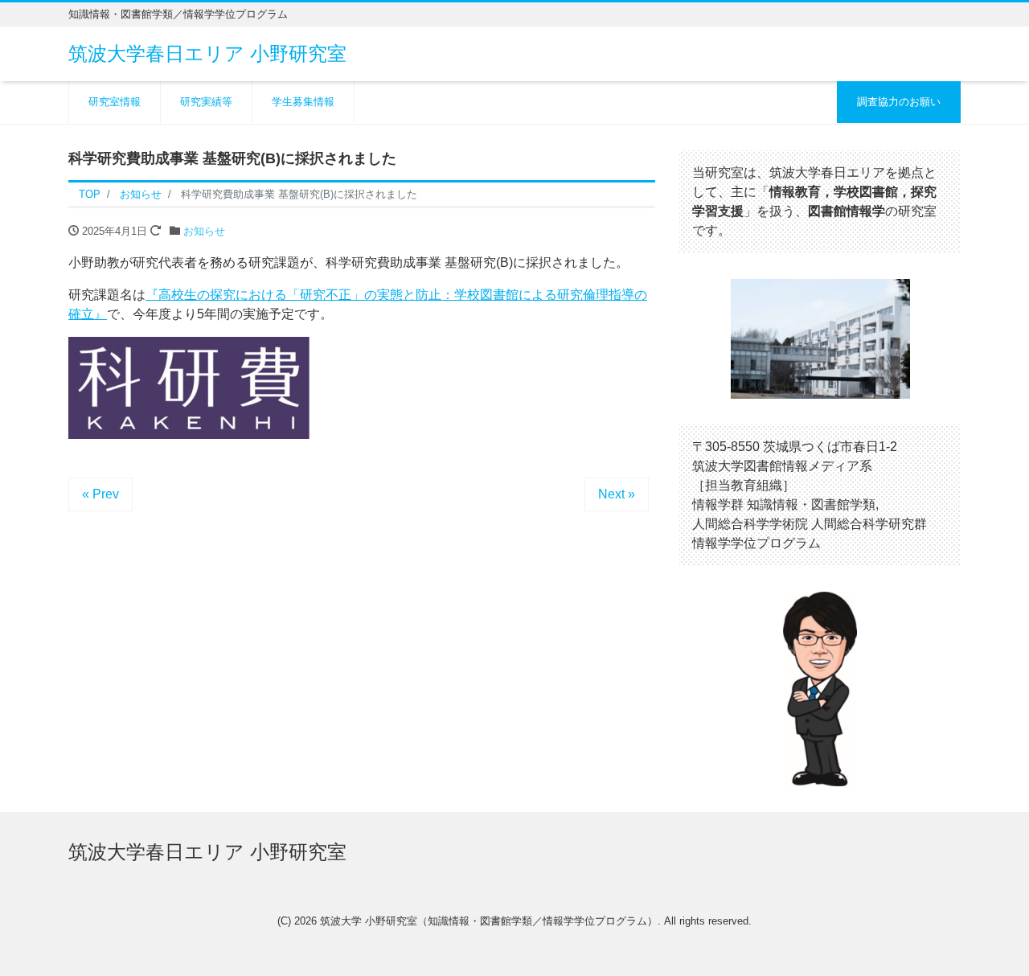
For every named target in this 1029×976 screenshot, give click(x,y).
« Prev (100, 494)
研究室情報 (114, 102)
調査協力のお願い (899, 102)
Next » (616, 494)
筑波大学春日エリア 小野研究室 (207, 53)
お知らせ (204, 231)
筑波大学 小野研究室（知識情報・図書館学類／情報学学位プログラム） (489, 921)
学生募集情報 (303, 102)
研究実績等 (206, 102)
